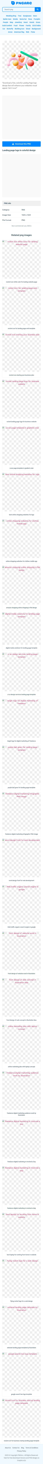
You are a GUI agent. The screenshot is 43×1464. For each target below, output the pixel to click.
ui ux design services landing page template (21, 694)
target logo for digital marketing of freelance (21, 741)
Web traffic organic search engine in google (22, 927)
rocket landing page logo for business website (21, 421)
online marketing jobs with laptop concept (21, 1066)
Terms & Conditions (32, 1448)
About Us (8, 1448)
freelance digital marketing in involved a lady (21, 1208)
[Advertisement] (21, 117)
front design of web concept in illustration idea (21, 1020)
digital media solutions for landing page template (21, 648)
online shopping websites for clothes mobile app (21, 561)
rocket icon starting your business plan (21, 375)
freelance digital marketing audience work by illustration (21, 1114)
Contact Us (15, 1448)
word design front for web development (21, 880)
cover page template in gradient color (21, 468)
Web (23, 210)
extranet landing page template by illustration (21, 1348)
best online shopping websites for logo (21, 515)
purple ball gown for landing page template (21, 787)
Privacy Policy (21, 1451)
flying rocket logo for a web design (21, 1301)
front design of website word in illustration (21, 973)
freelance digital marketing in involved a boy (21, 1162)
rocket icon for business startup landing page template (21, 1441)
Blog (22, 1448)
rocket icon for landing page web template (21, 328)
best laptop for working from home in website (21, 1255)
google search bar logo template (21, 1394)
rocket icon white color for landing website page (21, 282)
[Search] (37, 9)
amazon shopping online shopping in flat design (21, 608)
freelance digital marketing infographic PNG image (21, 834)
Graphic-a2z (21, 1460)
